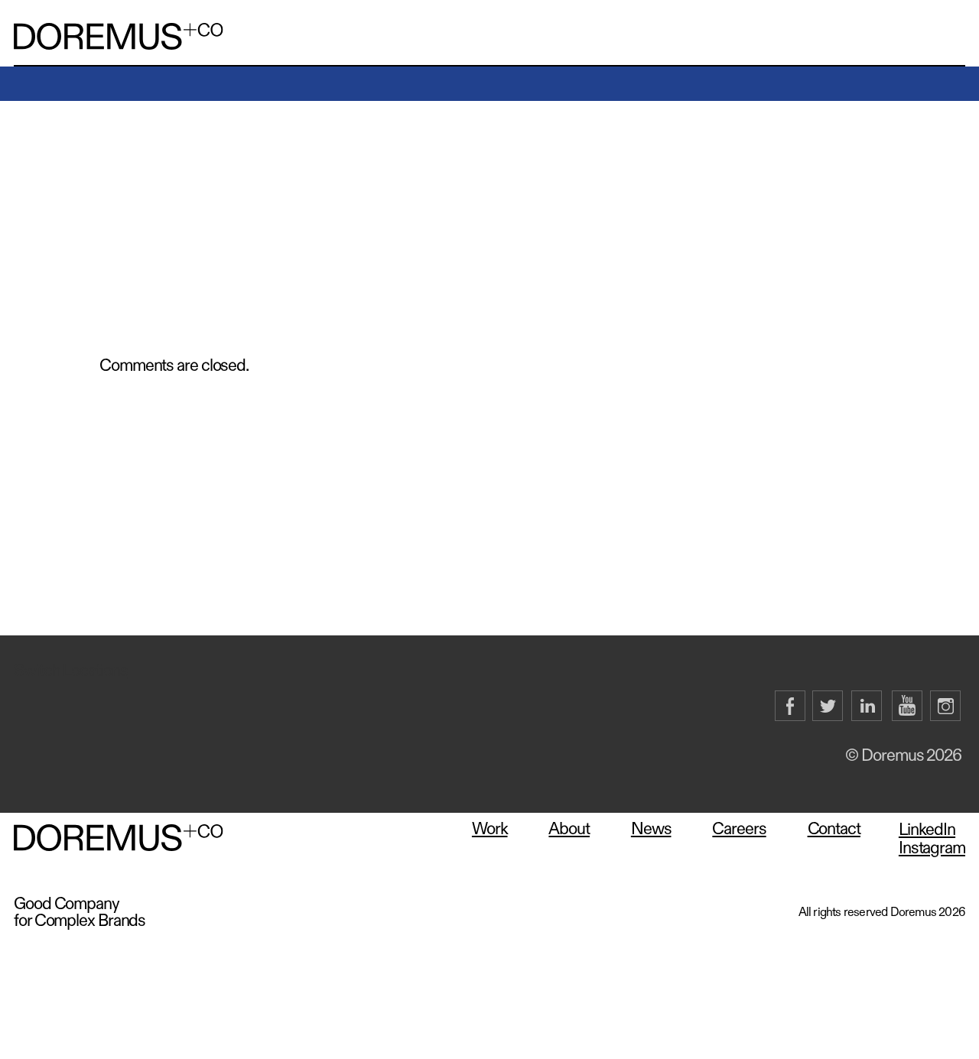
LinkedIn (867, 706)
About (569, 829)
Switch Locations (70, 670)
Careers (739, 829)
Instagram (945, 706)
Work (490, 829)
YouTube (906, 706)
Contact (834, 829)
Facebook (789, 706)
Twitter (828, 706)
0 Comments (137, 199)
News (651, 829)
